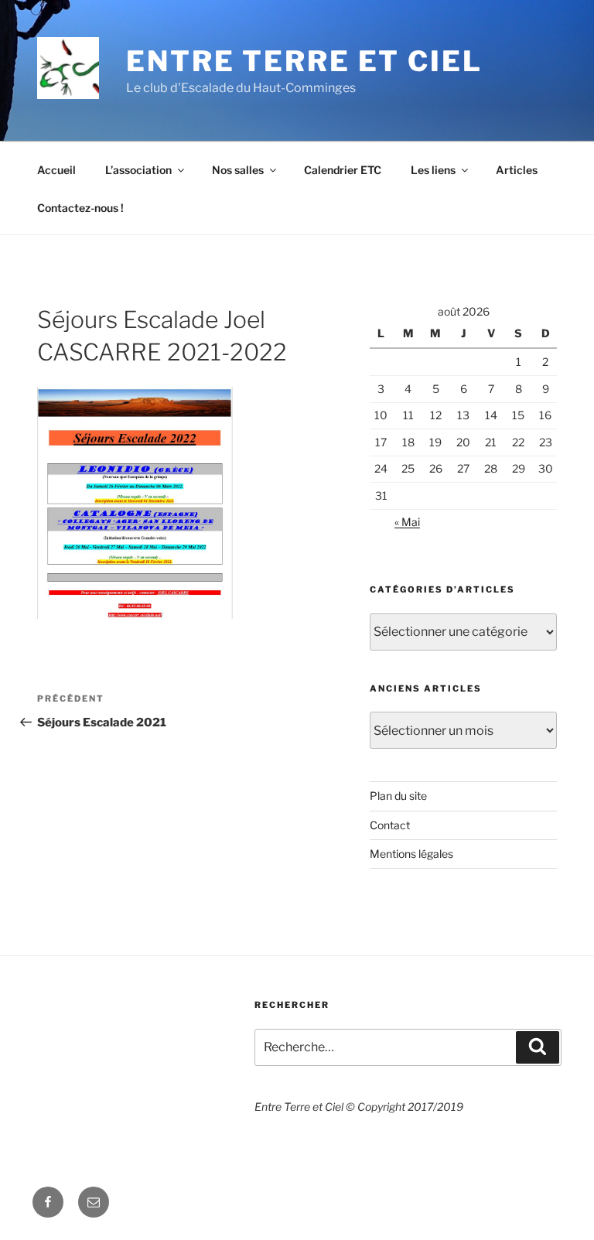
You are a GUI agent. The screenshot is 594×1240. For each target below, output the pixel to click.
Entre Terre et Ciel (304, 61)
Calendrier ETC (342, 169)
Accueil (56, 169)
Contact (390, 825)
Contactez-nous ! (80, 207)
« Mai (407, 521)
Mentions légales (411, 853)
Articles (517, 169)
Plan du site (398, 795)
